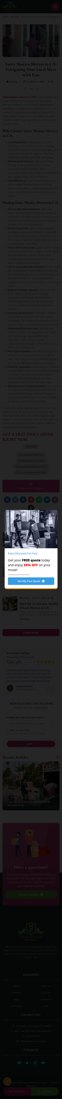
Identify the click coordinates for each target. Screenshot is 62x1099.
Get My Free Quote (29, 581)
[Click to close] (53, 514)
